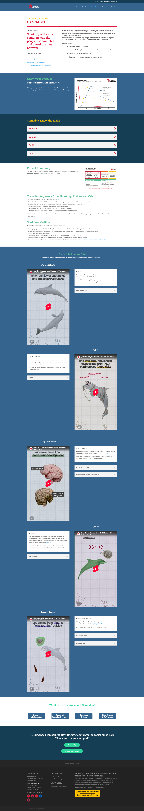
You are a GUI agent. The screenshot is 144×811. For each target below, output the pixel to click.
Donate (78, 7)
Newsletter (107, 1)
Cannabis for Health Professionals (36, 62)
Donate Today (72, 745)
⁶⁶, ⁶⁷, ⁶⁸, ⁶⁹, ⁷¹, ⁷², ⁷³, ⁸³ (103, 453)
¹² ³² (96, 229)
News (101, 1)
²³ (58, 199)
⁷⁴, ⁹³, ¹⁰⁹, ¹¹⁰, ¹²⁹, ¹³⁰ (97, 624)
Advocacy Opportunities (72, 751)
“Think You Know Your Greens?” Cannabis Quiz (39, 65)
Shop (96, 1)
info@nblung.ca (35, 783)
